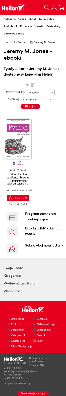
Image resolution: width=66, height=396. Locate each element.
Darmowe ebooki (14, 33)
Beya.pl (41, 335)
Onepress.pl (17, 318)
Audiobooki (11, 26)
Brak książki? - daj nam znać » (43, 231)
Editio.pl (15, 324)
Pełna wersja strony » (33, 393)
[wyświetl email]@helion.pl (24, 371)
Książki (22, 18)
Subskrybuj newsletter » (44, 245)
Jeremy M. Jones (25, 184)
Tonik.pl (27, 383)
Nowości (39, 26)
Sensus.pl (42, 318)
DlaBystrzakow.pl (46, 324)
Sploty (40, 341)
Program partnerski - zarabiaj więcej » (41, 216)
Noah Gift (11, 184)
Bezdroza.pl (17, 330)
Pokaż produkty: (16, 92)
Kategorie (10, 18)
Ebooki (32, 18)
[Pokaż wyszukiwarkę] (47, 7)
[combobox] (41, 92)
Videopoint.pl (18, 335)
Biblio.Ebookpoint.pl (21, 346)
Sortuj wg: (14, 99)
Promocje (26, 26)
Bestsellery (53, 26)
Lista (28, 85)
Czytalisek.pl (18, 341)
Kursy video (46, 18)
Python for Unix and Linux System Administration (18, 177)
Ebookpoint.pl (44, 330)
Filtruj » (30, 106)
